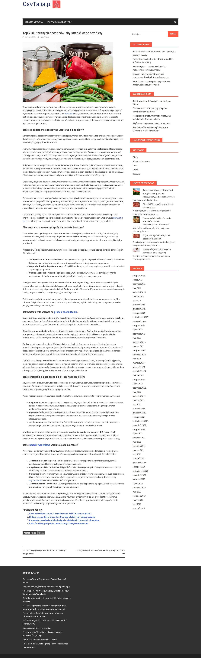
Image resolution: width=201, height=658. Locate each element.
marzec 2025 (139, 346)
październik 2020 (140, 471)
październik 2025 (140, 317)
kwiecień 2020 (139, 495)
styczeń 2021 (139, 458)
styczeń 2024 (139, 367)
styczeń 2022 (139, 408)
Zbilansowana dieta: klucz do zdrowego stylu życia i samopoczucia (62, 516)
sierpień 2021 (139, 429)
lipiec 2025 (138, 329)
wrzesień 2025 (139, 321)
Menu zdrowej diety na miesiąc (37, 628)
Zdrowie (136, 173)
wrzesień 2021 (139, 425)
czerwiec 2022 (139, 387)
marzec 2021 (139, 450)
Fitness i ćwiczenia (141, 161)
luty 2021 (137, 454)
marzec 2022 (139, 400)
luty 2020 (137, 504)
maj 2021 (137, 441)
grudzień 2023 (139, 371)
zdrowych (69, 113)
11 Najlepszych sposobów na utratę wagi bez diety (100, 550)
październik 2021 (140, 421)
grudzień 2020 (139, 462)
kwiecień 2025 (139, 342)
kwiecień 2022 (139, 396)
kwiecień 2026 (139, 292)
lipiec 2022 (138, 383)
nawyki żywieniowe (39, 445)
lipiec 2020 (138, 483)
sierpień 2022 (139, 379)
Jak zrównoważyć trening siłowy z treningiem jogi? (46, 586)
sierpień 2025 (139, 325)
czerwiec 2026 (139, 283)
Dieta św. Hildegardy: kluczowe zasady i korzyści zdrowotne (58, 523)
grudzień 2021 (139, 412)
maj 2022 (137, 391)
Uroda (135, 169)
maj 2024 (137, 358)
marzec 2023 (139, 375)
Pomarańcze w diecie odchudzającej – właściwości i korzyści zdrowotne (64, 520)
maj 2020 (137, 491)
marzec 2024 (139, 362)
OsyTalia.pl (44, 37)
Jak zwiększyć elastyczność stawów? (40, 639)
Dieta (41, 533)
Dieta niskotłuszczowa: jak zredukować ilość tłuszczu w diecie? (60, 513)
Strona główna (34, 22)
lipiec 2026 (138, 279)
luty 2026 (137, 300)
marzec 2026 (139, 296)
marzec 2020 (139, 500)
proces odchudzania (65, 312)
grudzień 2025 (139, 308)
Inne (135, 165)
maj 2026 (137, 288)
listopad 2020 (139, 466)
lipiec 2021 (138, 433)
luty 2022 (137, 404)
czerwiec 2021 (139, 437)
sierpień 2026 (139, 275)
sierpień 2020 (139, 479)
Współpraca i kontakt (59, 22)
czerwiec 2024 (139, 354)
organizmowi (35, 480)
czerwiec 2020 (139, 487)
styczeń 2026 (139, 304)
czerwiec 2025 (139, 333)
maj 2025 (137, 337)
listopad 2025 (139, 313)
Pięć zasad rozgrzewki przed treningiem (151, 123)
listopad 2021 (139, 417)
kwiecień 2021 (139, 446)
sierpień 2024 (139, 350)
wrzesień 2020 (139, 475)
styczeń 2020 (139, 508)
